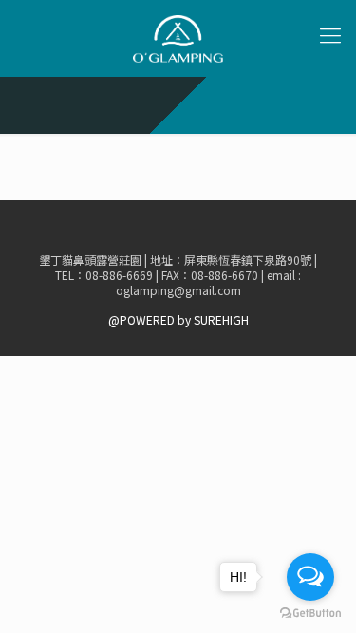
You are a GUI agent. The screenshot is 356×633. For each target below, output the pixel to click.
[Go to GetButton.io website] (310, 613)
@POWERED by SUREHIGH (178, 319)
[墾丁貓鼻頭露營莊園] (178, 37)
